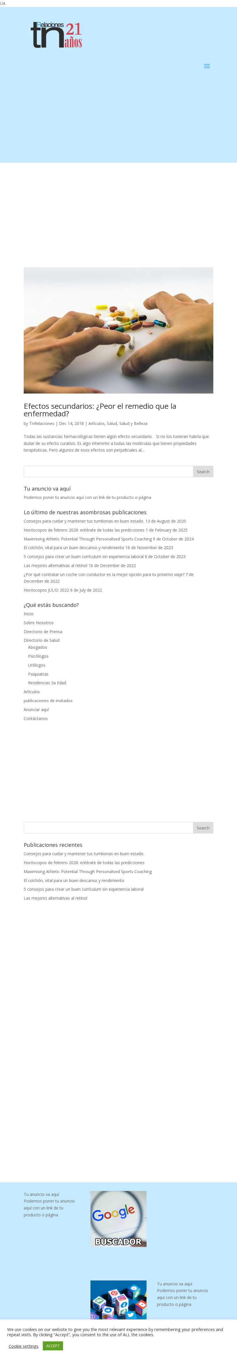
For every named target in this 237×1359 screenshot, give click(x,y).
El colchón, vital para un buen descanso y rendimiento (74, 547)
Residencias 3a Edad (47, 682)
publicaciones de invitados (48, 700)
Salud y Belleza (133, 423)
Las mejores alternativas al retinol (55, 565)
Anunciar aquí (36, 709)
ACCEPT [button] (53, 1345)
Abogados (37, 647)
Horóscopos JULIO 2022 (46, 590)
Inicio (29, 613)
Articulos (32, 691)
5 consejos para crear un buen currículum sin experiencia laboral (84, 556)
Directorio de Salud (42, 640)
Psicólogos (38, 656)
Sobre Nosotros (39, 622)
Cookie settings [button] (23, 1346)
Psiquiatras (38, 674)
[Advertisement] (118, 122)
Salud (112, 423)
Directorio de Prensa (43, 631)
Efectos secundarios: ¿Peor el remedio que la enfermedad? (100, 410)
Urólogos (36, 665)
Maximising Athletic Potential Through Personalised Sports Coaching (88, 539)
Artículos (96, 423)
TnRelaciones (41, 423)
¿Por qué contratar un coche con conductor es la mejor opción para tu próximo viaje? (104, 574)
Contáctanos (36, 718)
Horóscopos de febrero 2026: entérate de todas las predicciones (84, 530)
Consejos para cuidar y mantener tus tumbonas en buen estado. (84, 521)
